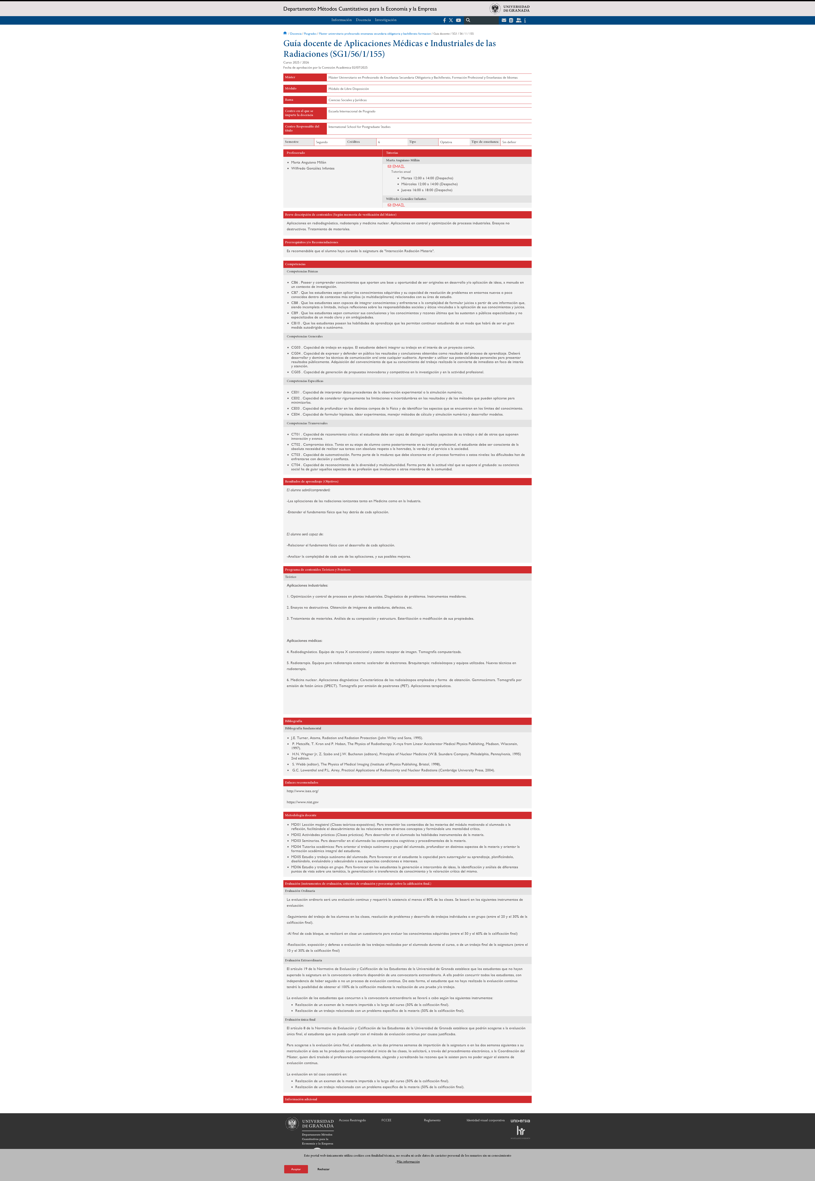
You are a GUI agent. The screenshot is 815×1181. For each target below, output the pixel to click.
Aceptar (296, 1169)
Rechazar (324, 1169)
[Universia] (520, 1121)
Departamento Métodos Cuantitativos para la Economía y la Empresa (360, 8)
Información (342, 20)
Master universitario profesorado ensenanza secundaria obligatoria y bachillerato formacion (375, 33)
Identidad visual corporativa (486, 1120)
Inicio (285, 33)
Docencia (363, 20)
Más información (408, 1162)
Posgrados (310, 33)
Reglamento (432, 1120)
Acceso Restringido (352, 1120)
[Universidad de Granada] (509, 8)
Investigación (385, 20)
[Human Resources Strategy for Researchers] (520, 1132)
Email (399, 166)
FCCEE (386, 1120)
